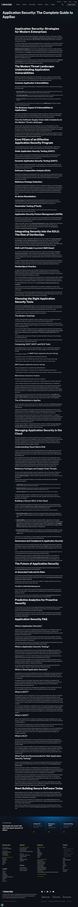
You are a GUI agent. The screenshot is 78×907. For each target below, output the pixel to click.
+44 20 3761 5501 (66, 897)
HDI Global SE (5, 853)
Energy (21, 857)
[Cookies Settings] (2, 905)
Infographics (39, 854)
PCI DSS (18, 546)
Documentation (40, 860)
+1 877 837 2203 (56, 897)
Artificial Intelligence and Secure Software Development (47, 872)
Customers (4, 850)
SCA (16, 174)
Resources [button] (40, 4)
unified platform (40, 330)
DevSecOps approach (32, 240)
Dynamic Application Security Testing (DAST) (28, 332)
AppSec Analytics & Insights (68, 848)
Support (65, 1)
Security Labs (65, 869)
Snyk (3, 864)
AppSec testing (18, 655)
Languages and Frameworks (68, 853)
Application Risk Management (38, 223)
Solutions (24, 4)
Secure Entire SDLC (23, 848)
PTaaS (64, 864)
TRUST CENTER (40, 876)
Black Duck (4, 858)
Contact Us (59, 1)
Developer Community (41, 862)
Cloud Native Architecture (68, 851)
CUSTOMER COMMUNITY (42, 874)
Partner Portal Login (23, 869)
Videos (38, 857)
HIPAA (32, 546)
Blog (70, 1)
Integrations (66, 852)
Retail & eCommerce (23, 859)
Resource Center (41, 847)
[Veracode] (6, 4)
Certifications (5, 875)
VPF (63, 868)
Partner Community (23, 870)
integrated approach (50, 595)
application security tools (28, 306)
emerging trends (23, 569)
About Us (4, 871)
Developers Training (41, 863)
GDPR (46, 546)
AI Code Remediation (67, 859)
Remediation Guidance (67, 856)
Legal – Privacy (44, 901)
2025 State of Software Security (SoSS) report (43, 37)
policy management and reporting (41, 557)
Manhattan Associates (6, 852)
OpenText (4, 862)
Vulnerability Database (41, 869)
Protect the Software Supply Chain (26, 851)
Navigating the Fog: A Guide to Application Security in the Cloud (39, 506)
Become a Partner (23, 867)
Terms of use (69, 901)
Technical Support (40, 866)
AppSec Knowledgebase (41, 867)
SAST (16, 154)
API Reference (40, 870)
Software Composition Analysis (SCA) (48, 332)
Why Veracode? (32, 4)
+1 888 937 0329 (45, 897)
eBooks (38, 850)
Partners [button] (47, 4)
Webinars (39, 855)
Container (65, 865)
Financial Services (23, 856)
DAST (16, 164)
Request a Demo (71, 4)
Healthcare (22, 860)
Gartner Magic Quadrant (6, 848)
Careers (3, 872)
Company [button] (53, 4)
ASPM (16, 217)
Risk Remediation (23, 850)
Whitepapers (39, 852)
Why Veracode (5, 847)
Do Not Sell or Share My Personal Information (56, 901)
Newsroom (4, 878)
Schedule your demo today (40, 806)
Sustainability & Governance (7, 876)
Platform (18, 4)
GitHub (3, 861)
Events (3, 879)
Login (76, 1)
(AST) (22, 48)
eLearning (65, 871)
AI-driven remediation (19, 200)
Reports (38, 851)
